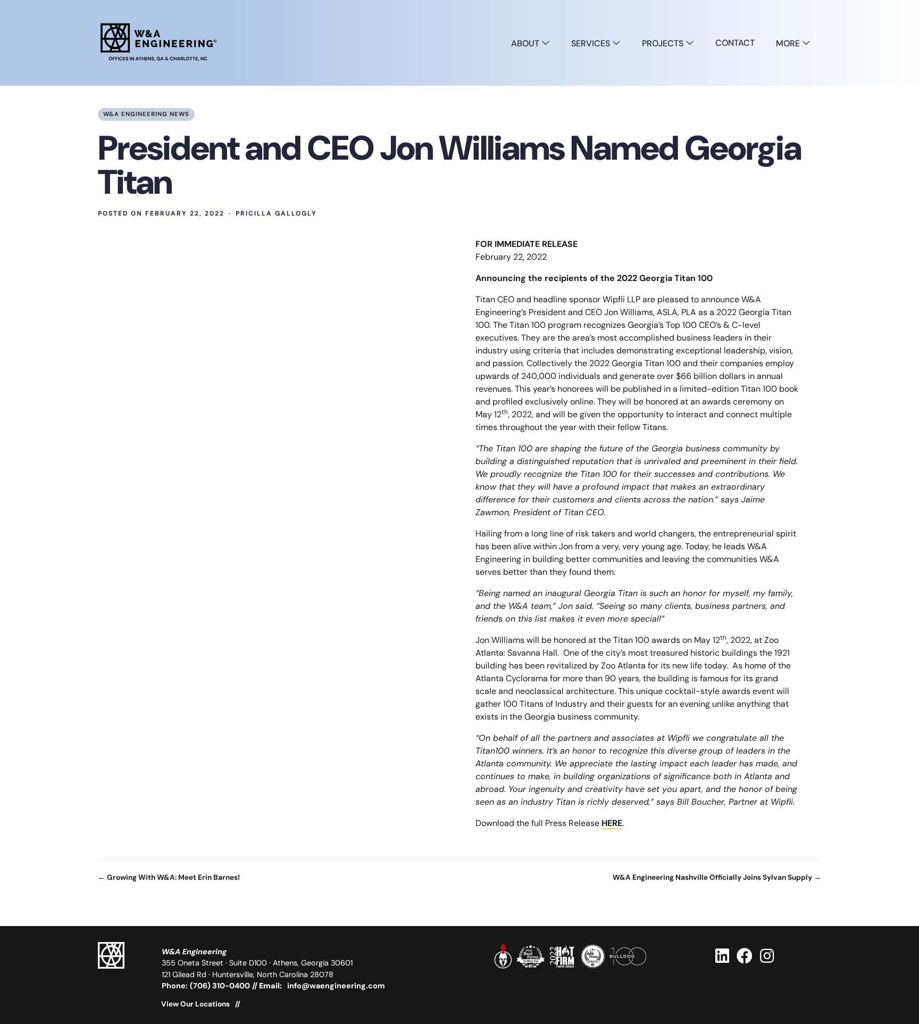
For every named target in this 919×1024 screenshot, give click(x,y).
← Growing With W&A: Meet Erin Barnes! (169, 877)
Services (591, 43)
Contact (735, 42)
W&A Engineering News (146, 114)
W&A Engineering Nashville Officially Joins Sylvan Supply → (717, 877)
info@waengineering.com (336, 985)
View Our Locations (195, 1004)
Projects (664, 43)
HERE (611, 823)
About (526, 43)
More (789, 43)
